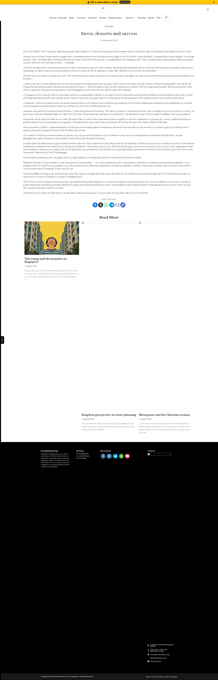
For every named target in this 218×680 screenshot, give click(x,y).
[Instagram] (109, 456)
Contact (154, 677)
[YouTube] (127, 456)
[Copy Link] (122, 204)
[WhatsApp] (121, 456)
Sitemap (174, 677)
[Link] (107, 9)
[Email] (117, 204)
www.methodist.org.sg (158, 658)
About (148, 677)
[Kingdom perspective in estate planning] (109, 316)
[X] (100, 204)
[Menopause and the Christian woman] (166, 316)
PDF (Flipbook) (83, 454)
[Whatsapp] (106, 204)
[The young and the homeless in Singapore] (51, 238)
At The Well (82, 458)
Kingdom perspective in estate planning (109, 414)
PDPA (168, 677)
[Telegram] (111, 204)
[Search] (207, 9)
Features (109, 26)
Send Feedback (155, 661)
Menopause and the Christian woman (164, 414)
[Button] (214, 2)
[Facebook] (95, 204)
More (43, 470)
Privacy (161, 677)
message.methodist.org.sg (159, 654)
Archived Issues (83, 456)
